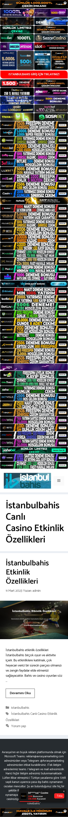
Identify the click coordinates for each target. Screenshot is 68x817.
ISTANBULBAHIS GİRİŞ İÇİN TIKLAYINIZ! (34, 74)
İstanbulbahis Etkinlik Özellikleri (27, 572)
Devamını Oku (20, 693)
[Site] (34, 125)
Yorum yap (18, 726)
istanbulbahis (20, 708)
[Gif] (34, 200)
